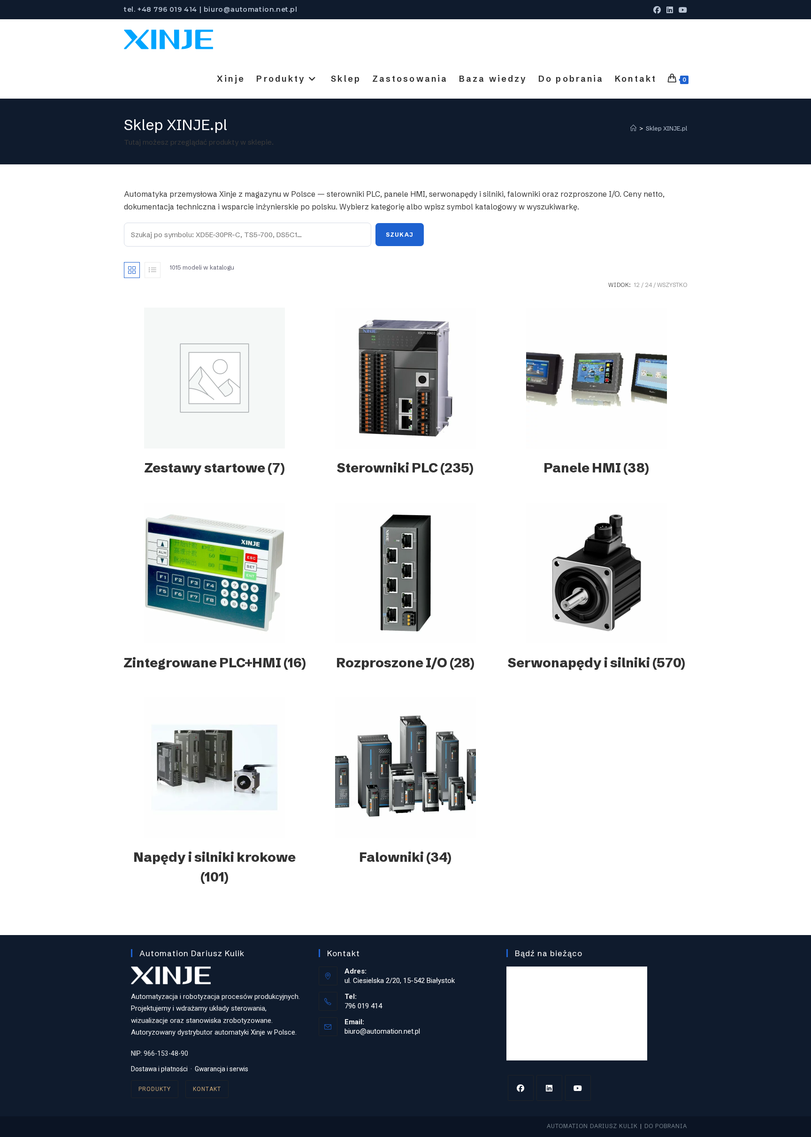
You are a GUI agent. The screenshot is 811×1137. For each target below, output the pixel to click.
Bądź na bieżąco (548, 953)
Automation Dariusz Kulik (592, 1125)
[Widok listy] (153, 270)
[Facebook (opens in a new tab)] (657, 10)
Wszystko (672, 284)
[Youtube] (578, 1088)
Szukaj (399, 234)
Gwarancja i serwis (221, 1069)
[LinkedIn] (549, 1088)
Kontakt (207, 1089)
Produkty (154, 1089)
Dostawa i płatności (159, 1069)
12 (637, 284)
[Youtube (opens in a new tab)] (681, 10)
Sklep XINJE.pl (666, 128)
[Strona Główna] (633, 128)
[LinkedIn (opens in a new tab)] (670, 10)
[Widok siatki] (132, 270)
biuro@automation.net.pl (382, 1031)
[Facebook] (521, 1088)
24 (648, 284)
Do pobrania (665, 1125)
